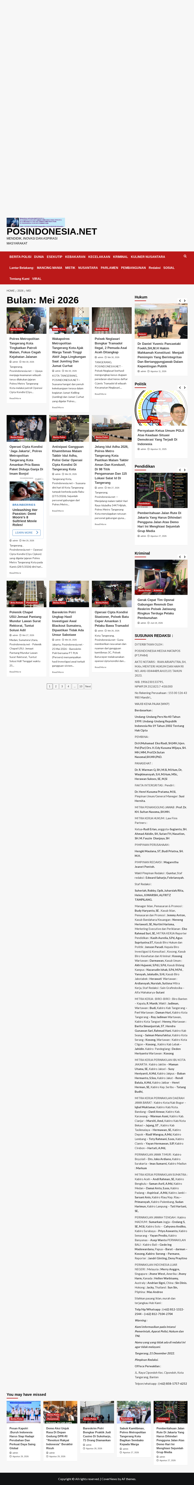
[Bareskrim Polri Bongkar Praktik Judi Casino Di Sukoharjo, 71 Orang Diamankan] (97, 1412)
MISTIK (70, 267)
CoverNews (109, 1479)
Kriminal (158, 590)
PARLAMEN (109, 267)
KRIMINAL (120, 256)
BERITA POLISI (20, 256)
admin (15, 362)
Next (88, 686)
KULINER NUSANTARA (148, 256)
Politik (156, 421)
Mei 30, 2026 (28, 362)
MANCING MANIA (49, 267)
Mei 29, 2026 (28, 540)
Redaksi (154, 267)
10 (80, 686)
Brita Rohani (17, 603)
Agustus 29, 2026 (21, 1456)
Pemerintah (32, 603)
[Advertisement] (97, 26)
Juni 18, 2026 (156, 623)
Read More (15, 398)
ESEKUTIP (54, 256)
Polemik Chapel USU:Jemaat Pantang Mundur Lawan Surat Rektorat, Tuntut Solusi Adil (25, 621)
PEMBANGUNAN (133, 267)
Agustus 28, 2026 (94, 1448)
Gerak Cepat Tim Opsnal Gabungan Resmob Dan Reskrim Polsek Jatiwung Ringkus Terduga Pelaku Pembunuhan (157, 609)
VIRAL (36, 278)
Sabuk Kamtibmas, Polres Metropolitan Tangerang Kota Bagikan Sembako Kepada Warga (133, 1436)
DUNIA (39, 256)
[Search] (185, 256)
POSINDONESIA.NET (52, 231)
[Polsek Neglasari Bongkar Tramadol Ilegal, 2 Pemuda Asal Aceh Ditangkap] (112, 320)
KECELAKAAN (99, 256)
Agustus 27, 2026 (158, 536)
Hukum (142, 334)
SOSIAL (169, 267)
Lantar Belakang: (21, 267)
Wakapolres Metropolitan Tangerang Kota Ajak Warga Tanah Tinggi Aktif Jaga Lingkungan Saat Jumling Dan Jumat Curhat (69, 352)
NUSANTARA (88, 267)
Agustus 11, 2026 (158, 371)
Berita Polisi (17, 329)
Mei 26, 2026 (71, 640)
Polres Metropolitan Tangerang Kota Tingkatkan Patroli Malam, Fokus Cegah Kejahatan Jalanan (25, 348)
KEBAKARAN (75, 256)
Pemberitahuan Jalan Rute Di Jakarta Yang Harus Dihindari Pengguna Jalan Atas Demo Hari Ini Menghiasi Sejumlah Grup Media (159, 522)
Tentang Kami (19, 278)
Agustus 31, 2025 (158, 449)
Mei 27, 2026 (113, 488)
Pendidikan (144, 503)
